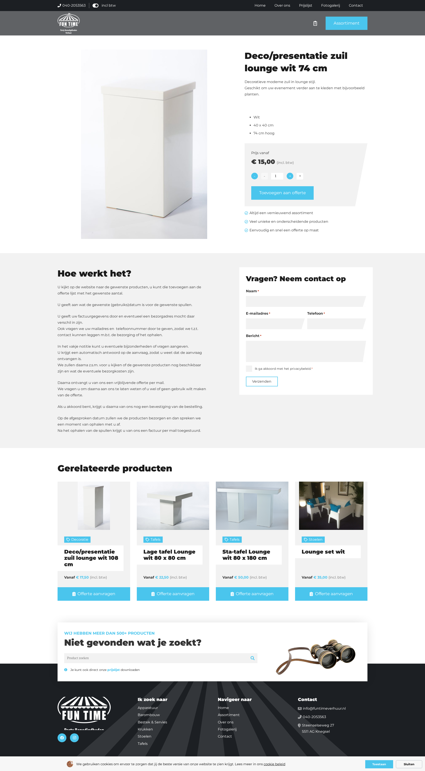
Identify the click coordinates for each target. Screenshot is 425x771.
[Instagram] (74, 737)
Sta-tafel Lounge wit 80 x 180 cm (246, 554)
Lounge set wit (323, 551)
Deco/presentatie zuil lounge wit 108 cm (91, 558)
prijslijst (113, 670)
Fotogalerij (227, 729)
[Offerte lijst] (315, 23)
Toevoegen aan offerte (282, 192)
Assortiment (229, 715)
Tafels (155, 539)
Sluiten (409, 764)
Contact (225, 736)
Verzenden (261, 381)
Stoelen (316, 539)
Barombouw (149, 715)
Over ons (226, 722)
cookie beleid (274, 764)
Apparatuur (148, 708)
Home (223, 708)
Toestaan (379, 764)
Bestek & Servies (152, 722)
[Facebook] (62, 737)
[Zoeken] (253, 658)
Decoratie (79, 539)
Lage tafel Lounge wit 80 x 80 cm (169, 554)
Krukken (145, 729)
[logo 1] (69, 23)
